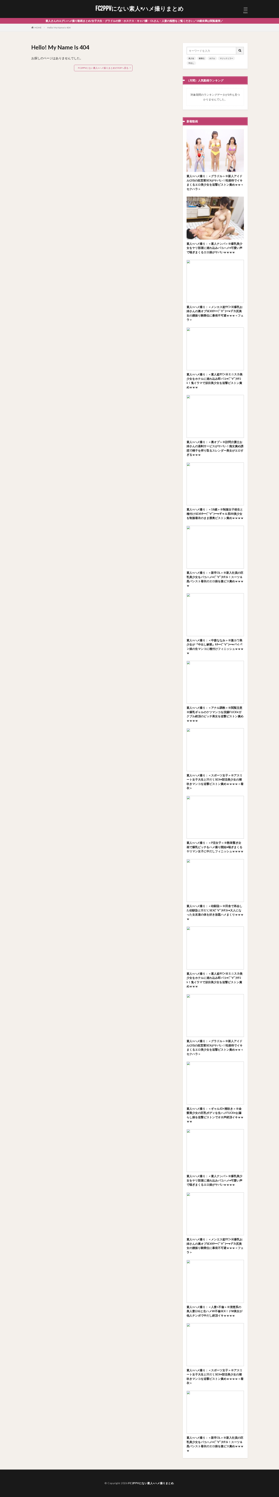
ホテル (212, 58)
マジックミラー (226, 58)
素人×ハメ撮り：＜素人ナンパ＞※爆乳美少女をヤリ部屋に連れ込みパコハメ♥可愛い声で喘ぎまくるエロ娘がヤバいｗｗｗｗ (214, 248)
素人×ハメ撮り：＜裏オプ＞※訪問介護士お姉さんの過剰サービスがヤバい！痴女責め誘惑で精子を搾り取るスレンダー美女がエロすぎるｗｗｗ (215, 448)
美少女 (191, 58)
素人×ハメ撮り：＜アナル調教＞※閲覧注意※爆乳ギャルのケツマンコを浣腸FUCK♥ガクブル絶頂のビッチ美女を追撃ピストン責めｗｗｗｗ (215, 714)
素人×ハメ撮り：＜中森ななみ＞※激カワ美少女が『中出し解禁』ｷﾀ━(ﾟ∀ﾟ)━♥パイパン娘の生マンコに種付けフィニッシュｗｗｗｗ (215, 646)
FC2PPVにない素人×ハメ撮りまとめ (139, 8)
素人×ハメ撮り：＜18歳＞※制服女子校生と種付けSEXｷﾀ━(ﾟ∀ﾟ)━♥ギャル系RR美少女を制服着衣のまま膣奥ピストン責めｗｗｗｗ (215, 514)
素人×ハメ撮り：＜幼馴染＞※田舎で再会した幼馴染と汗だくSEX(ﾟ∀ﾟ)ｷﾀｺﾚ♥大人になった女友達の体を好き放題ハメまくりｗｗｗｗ (215, 912)
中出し (191, 63)
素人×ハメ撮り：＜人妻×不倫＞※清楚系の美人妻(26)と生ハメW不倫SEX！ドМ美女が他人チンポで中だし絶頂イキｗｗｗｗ (214, 1311)
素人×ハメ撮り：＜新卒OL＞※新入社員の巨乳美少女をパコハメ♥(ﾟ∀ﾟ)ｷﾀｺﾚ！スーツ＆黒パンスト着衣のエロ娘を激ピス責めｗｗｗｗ (215, 579)
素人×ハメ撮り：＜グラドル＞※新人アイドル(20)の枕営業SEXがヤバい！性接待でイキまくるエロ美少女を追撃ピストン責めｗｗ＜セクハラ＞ (215, 182)
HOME (38, 27)
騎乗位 (202, 58)
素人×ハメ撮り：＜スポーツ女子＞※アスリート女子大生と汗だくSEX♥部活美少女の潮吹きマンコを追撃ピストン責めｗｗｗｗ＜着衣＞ (215, 782)
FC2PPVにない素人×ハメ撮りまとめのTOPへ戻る (103, 67)
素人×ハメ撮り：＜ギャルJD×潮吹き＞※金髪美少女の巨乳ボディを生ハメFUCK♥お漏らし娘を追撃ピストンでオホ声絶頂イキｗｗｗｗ (215, 1115)
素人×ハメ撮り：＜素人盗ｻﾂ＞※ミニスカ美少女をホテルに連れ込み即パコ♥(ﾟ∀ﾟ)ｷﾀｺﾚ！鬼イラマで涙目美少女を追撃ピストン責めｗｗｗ (215, 381)
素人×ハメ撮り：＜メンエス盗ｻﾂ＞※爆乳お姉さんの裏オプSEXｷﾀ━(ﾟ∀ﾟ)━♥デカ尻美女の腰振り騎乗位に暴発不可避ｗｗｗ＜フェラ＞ (215, 313)
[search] (240, 51)
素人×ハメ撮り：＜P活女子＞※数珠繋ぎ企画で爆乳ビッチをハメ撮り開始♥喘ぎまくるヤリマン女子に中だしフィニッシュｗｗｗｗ (215, 847)
